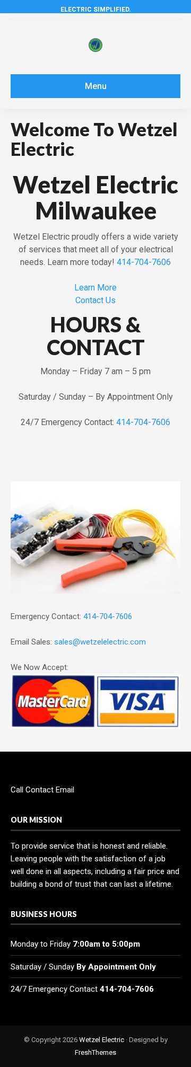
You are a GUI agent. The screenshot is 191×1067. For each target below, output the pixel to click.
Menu (96, 86)
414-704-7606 (144, 262)
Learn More (95, 288)
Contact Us (95, 300)
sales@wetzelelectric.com (100, 642)
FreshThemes (95, 1052)
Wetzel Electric (101, 1040)
